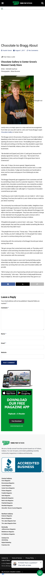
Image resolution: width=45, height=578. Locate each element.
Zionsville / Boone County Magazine (12, 508)
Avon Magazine (6, 480)
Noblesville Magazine (7, 498)
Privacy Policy (30, 558)
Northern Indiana (7, 514)
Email (3, 343)
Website (3, 352)
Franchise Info (6, 545)
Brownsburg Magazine (8, 483)
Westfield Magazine (7, 505)
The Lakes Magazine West (9, 523)
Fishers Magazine (6, 490)
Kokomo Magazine (7, 516)
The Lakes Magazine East (9, 521)
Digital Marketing (6, 542)
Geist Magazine (6, 495)
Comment (5, 308)
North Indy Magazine (7, 500)
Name (3, 334)
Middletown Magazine (8, 531)
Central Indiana (7, 478)
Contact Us (5, 538)
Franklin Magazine (7, 493)
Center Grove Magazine (8, 488)
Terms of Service (17, 558)
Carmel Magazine (6, 485)
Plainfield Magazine (7, 503)
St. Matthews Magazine (8, 534)
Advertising (5, 540)
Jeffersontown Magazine (8, 529)
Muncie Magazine (7, 518)
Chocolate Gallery (6, 132)
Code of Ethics (6, 560)
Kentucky (5, 527)
